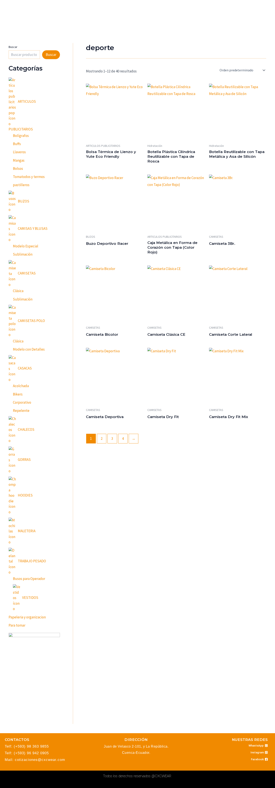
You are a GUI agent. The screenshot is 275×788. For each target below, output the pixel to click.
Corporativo (22, 402)
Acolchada (21, 385)
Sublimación (22, 254)
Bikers (18, 394)
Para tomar (17, 625)
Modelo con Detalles (29, 349)
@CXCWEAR (161, 776)
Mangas (18, 160)
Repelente (21, 410)
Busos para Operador (29, 578)
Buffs (17, 143)
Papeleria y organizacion (27, 617)
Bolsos (18, 168)
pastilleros (21, 184)
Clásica (18, 290)
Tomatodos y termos (29, 176)
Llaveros (19, 152)
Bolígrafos (21, 135)
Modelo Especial (25, 246)
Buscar (13, 47)
